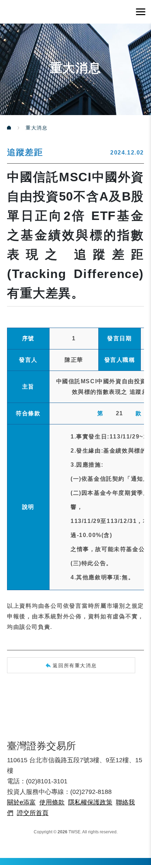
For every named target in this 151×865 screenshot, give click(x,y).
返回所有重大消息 (75, 665)
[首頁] (16, 127)
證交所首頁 (32, 812)
